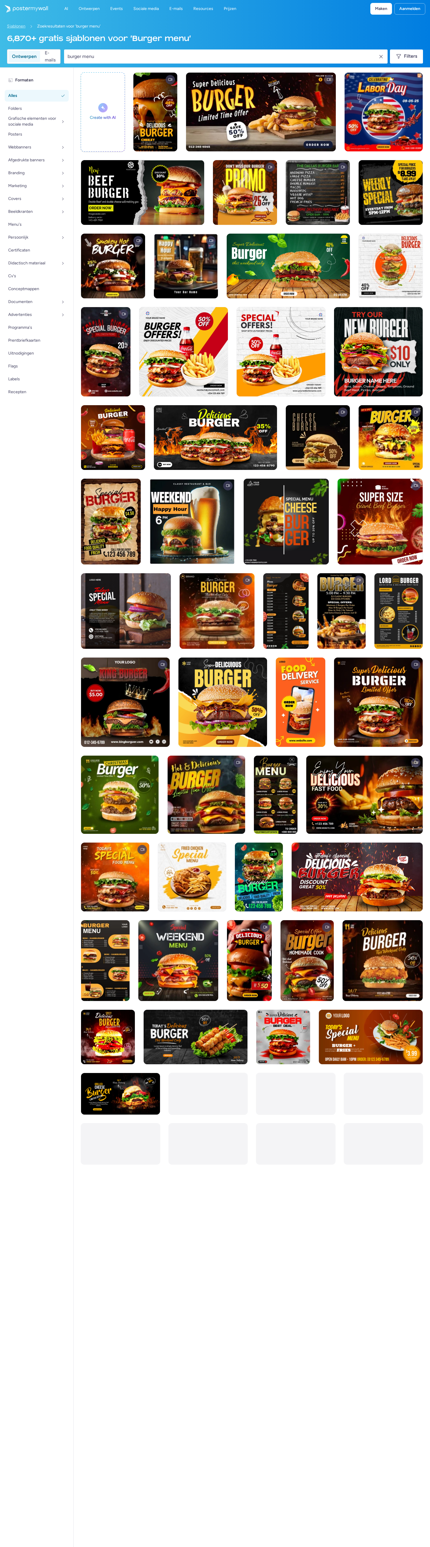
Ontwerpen (24, 56)
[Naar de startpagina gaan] (24, 9)
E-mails (50, 56)
